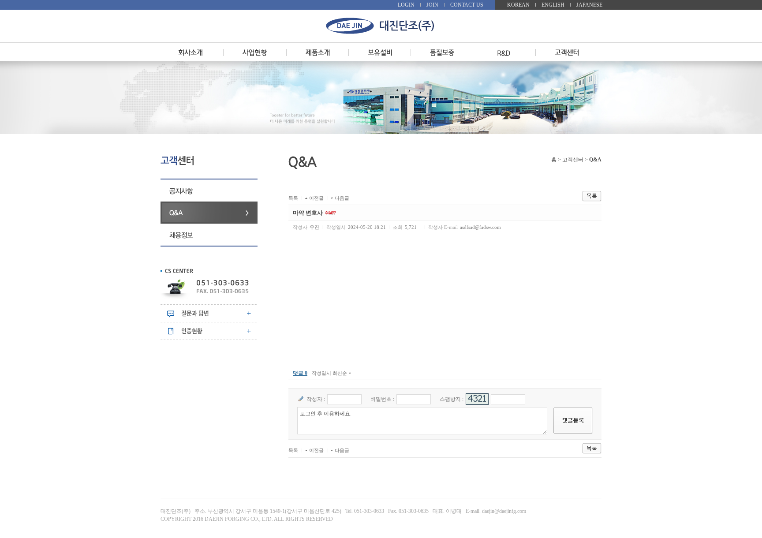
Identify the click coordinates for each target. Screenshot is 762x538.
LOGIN (406, 5)
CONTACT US (466, 5)
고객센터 (572, 160)
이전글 (316, 198)
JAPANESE (589, 5)
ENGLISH (553, 5)
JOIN (432, 5)
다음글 (342, 198)
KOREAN (518, 5)
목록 (293, 198)
